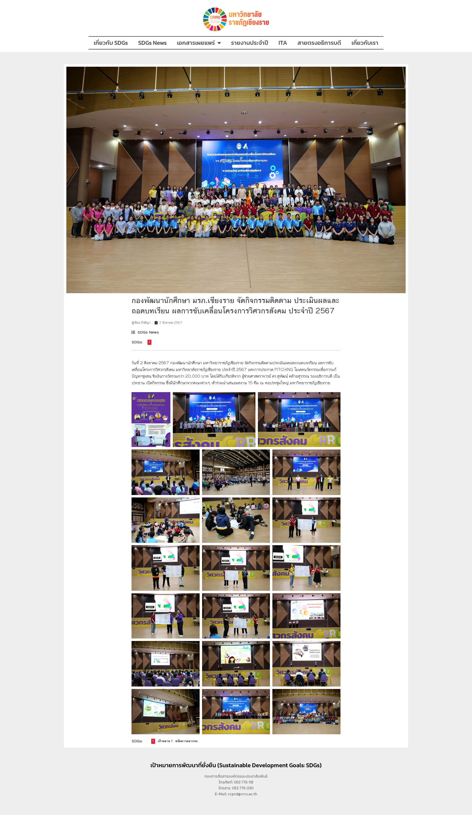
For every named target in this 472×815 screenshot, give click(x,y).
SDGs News (152, 42)
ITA (283, 42)
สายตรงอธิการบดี (319, 42)
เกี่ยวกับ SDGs (111, 42)
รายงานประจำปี (249, 42)
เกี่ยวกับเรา (365, 42)
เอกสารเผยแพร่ (196, 42)
